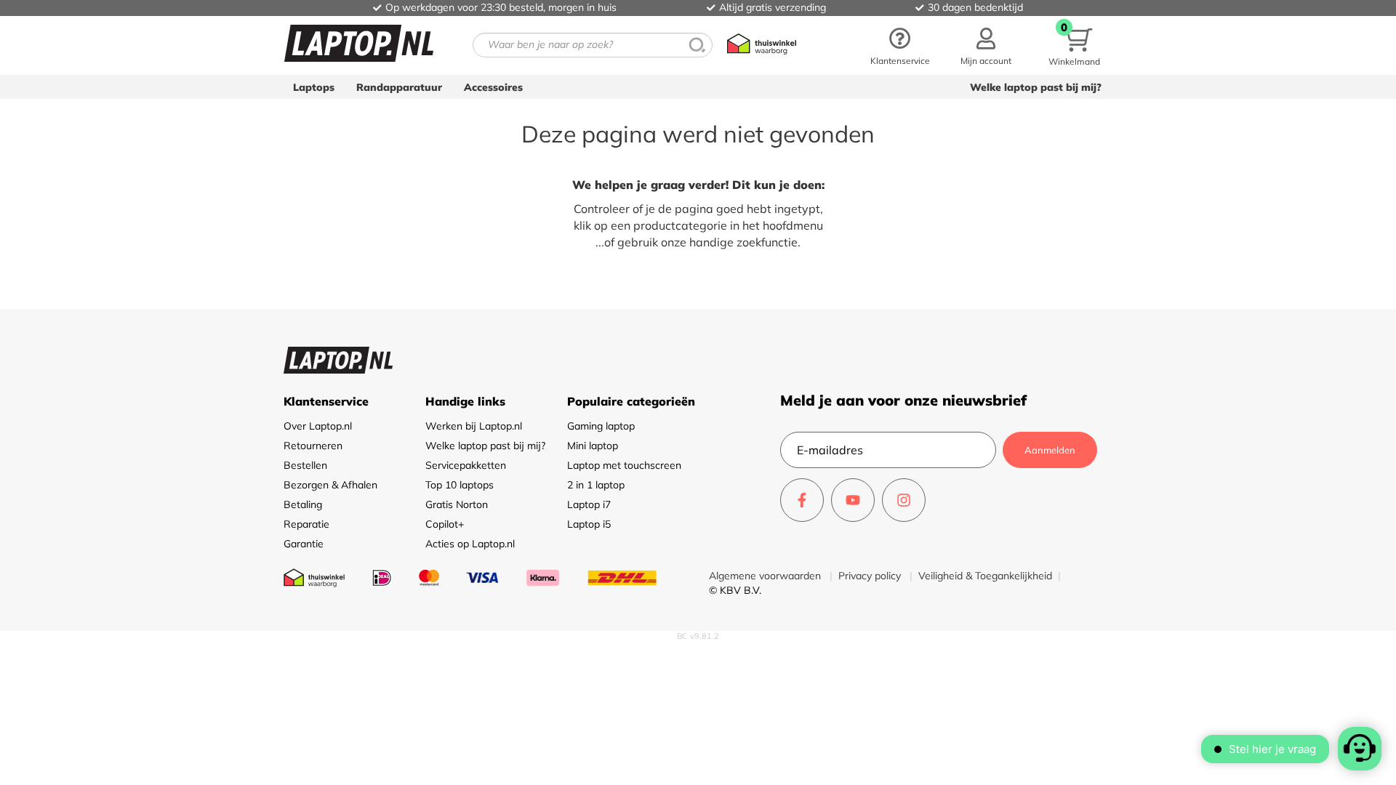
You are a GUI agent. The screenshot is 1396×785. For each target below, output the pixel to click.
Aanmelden (1049, 450)
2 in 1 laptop (596, 484)
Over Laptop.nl (318, 425)
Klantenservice (900, 60)
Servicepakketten (465, 465)
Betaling (303, 504)
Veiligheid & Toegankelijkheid (985, 575)
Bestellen (305, 465)
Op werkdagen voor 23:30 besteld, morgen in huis (501, 7)
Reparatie (306, 524)
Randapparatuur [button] (399, 87)
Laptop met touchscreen (624, 465)
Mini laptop (592, 445)
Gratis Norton (456, 504)
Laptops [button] (313, 87)
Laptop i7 (589, 504)
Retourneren (313, 445)
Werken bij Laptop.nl (473, 425)
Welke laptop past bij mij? (1036, 87)
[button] (985, 45)
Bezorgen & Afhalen (330, 484)
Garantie (304, 543)
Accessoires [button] (493, 87)
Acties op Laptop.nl (470, 543)
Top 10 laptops (459, 484)
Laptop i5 (589, 524)
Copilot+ (444, 524)
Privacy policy (871, 575)
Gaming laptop (601, 425)
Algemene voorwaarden (766, 575)
